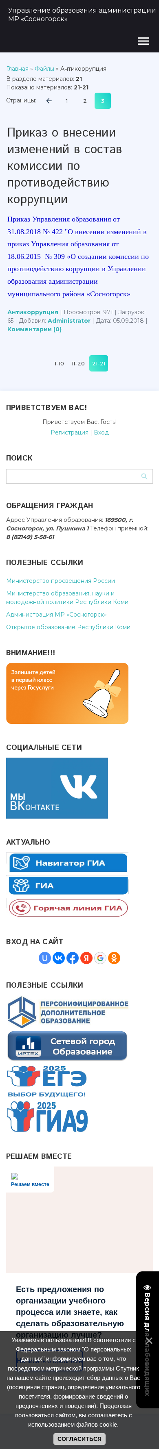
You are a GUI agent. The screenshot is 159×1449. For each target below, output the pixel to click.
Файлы (44, 68)
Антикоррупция (32, 312)
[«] (49, 101)
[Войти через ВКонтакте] (59, 958)
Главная (17, 68)
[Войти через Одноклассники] (114, 958)
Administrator (69, 320)
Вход (101, 432)
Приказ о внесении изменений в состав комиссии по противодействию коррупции (64, 166)
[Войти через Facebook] (72, 958)
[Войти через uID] (45, 958)
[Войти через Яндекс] (86, 958)
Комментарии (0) (34, 329)
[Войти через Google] (100, 958)
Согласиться (79, 1439)
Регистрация (69, 432)
